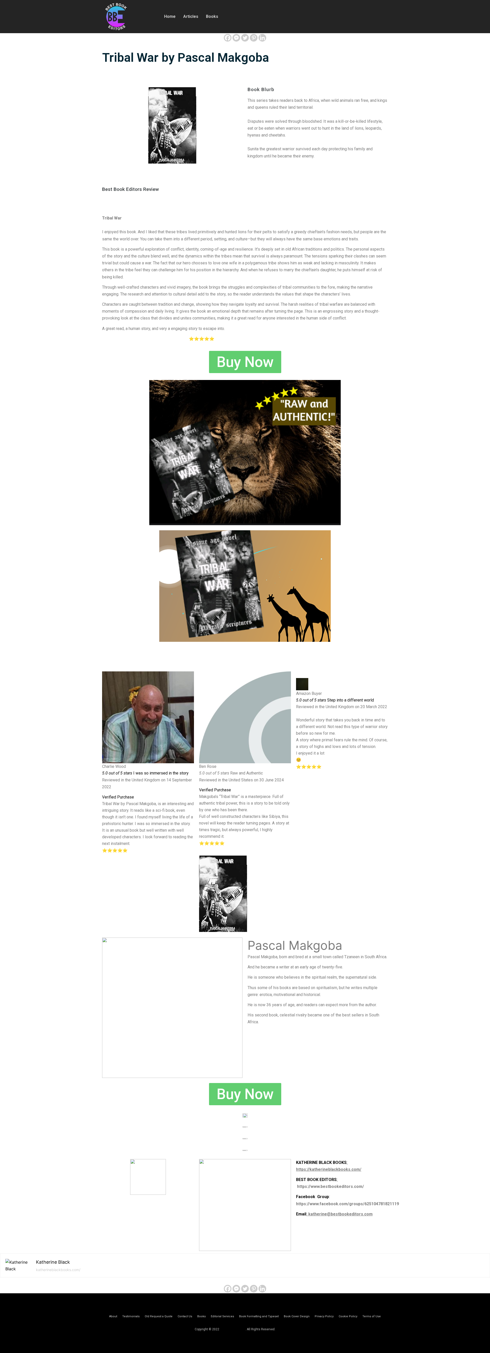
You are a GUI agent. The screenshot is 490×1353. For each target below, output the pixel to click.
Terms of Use (371, 1316)
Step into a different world (335, 700)
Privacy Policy (324, 1316)
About (113, 1316)
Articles (190, 16)
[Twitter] (245, 38)
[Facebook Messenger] (236, 38)
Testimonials (131, 1316)
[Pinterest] (254, 38)
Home (170, 16)
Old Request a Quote (159, 1316)
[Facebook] (227, 38)
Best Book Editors (232, 1329)
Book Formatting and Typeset (259, 1316)
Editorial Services (222, 1316)
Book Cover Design (297, 1316)
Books (212, 16)
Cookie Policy (348, 1316)
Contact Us (185, 1316)
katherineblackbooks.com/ (58, 1270)
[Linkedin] (262, 38)
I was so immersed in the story (145, 773)
